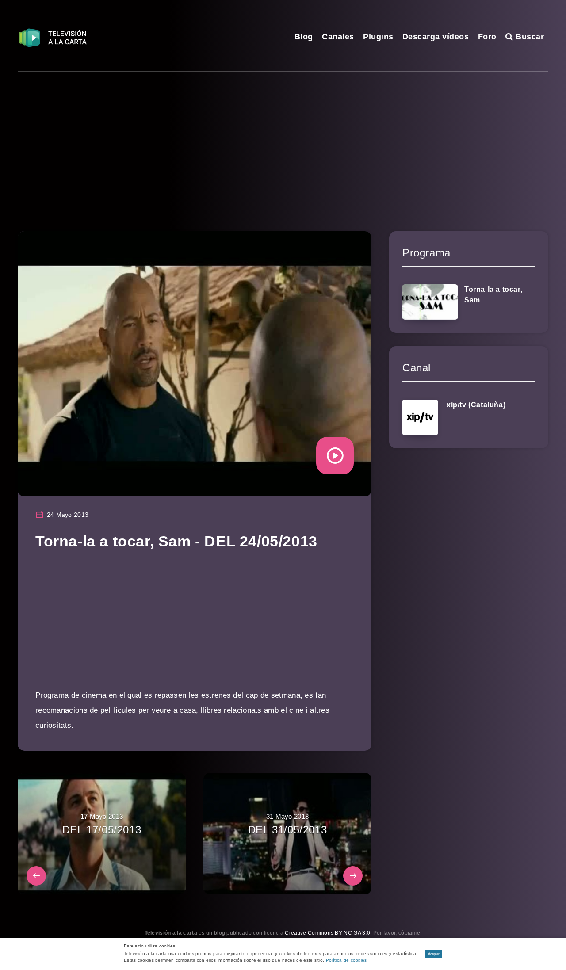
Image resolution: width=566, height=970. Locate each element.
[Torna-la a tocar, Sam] (430, 302)
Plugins (378, 36)
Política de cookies (346, 960)
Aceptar (434, 954)
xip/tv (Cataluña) (476, 405)
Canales (338, 36)
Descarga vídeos (435, 36)
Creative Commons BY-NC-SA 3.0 (327, 933)
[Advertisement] (283, 138)
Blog (303, 36)
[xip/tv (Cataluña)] (420, 417)
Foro (487, 36)
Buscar (528, 36)
